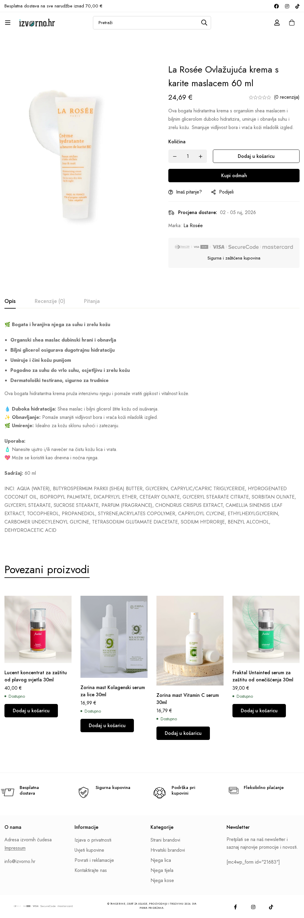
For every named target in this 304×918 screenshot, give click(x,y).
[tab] (10, 301)
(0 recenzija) (287, 97)
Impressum (15, 848)
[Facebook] (276, 6)
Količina (177, 141)
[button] (31, 710)
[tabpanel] (152, 427)
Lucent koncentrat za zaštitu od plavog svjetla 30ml (35, 676)
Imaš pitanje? (189, 191)
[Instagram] (287, 6)
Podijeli (226, 191)
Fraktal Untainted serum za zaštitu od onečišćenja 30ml (262, 676)
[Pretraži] (204, 22)
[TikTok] (297, 6)
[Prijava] (277, 22)
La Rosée (193, 225)
